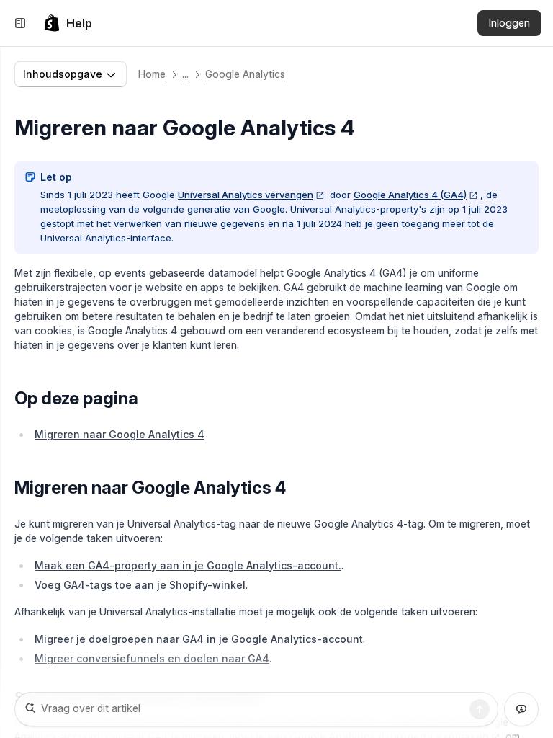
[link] (67, 23)
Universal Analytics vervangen (245, 194)
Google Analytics (245, 74)
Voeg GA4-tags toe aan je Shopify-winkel (140, 585)
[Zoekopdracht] (479, 709)
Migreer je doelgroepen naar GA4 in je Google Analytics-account (199, 639)
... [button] (185, 74)
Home (152, 74)
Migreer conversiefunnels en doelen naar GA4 (152, 658)
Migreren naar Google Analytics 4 (119, 434)
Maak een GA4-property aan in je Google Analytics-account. (188, 565)
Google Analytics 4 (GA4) (410, 194)
